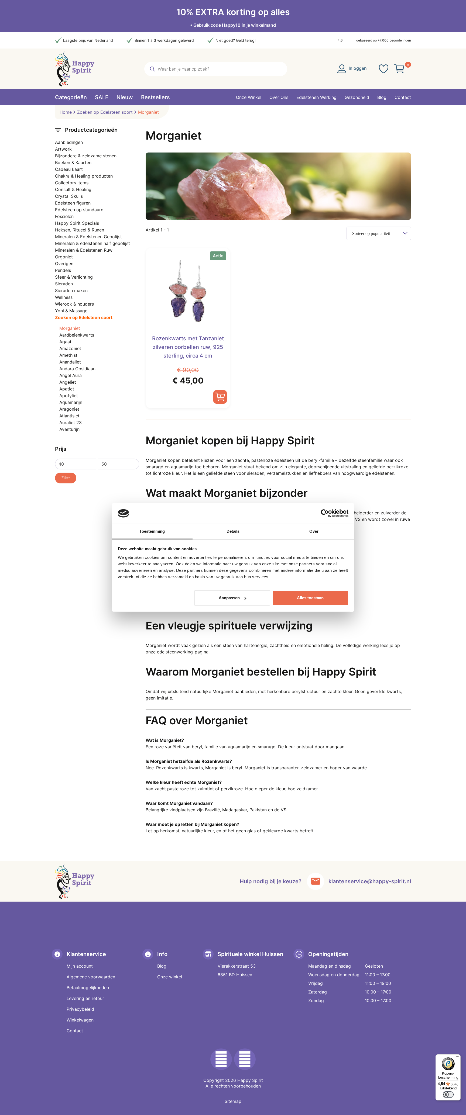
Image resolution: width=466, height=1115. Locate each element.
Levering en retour (85, 998)
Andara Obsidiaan (77, 368)
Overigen (64, 263)
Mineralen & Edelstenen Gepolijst (88, 236)
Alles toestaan (310, 597)
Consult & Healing (73, 189)
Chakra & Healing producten (84, 176)
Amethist (68, 355)
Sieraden (64, 283)
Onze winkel (169, 976)
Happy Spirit (250, 1080)
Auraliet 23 (70, 422)
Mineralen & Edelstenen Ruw (83, 250)
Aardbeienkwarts (76, 335)
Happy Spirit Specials (77, 223)
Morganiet (69, 328)
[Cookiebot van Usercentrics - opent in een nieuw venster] (324, 513)
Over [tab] (313, 531)
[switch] (448, 1094)
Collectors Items (71, 182)
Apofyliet (68, 395)
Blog (161, 966)
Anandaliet (70, 362)
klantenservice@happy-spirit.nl (369, 881)
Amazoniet (70, 348)
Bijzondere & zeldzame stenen (85, 155)
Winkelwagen (80, 1020)
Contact (75, 1030)
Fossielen (64, 216)
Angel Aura (70, 375)
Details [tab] (233, 531)
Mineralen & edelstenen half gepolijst (92, 243)
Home (66, 112)
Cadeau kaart (69, 169)
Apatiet (66, 389)
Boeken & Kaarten (73, 162)
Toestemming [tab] (152, 531)
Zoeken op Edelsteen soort (105, 112)
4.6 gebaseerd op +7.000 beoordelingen (374, 40)
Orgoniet (64, 256)
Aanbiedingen (69, 142)
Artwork (63, 149)
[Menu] (457, 1057)
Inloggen (357, 68)
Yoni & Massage (71, 310)
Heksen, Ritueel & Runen (79, 230)
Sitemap (233, 1101)
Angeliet (67, 382)
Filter (65, 478)
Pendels (63, 270)
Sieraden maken (71, 290)
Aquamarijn (70, 402)
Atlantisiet (69, 415)
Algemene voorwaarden (91, 976)
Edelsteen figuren (73, 203)
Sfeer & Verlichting (74, 277)
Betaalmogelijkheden (88, 987)
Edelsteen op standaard (79, 209)
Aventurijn (69, 429)
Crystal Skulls (69, 196)
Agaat (65, 341)
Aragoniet (69, 409)
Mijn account (80, 966)
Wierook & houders (74, 304)
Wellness (64, 297)
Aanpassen (229, 597)
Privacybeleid (80, 1009)
